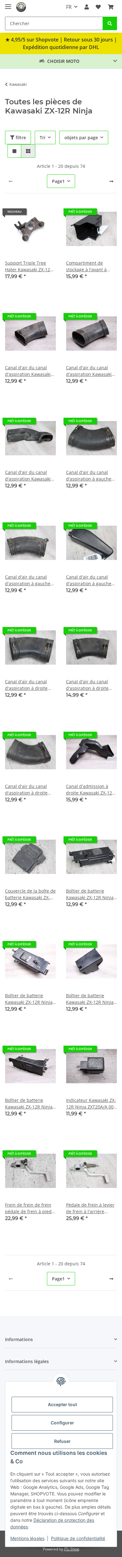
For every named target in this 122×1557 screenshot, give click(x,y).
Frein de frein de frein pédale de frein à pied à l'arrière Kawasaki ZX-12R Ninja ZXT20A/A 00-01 (30, 1208)
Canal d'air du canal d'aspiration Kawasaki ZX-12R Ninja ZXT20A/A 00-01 (29, 371)
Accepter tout (62, 1404)
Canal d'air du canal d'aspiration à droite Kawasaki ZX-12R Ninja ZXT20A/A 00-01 (29, 685)
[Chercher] (110, 23)
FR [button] (69, 6)
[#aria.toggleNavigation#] (8, 4)
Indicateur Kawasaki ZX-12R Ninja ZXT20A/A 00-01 (91, 1103)
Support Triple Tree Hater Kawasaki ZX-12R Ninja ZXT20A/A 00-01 (29, 266)
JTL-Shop (71, 1549)
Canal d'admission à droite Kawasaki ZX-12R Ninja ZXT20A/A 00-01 (90, 789)
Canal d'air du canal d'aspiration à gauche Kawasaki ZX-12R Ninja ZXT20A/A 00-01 (90, 475)
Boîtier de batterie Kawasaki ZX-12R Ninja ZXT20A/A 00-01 (90, 894)
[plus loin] (111, 181)
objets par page (81, 137)
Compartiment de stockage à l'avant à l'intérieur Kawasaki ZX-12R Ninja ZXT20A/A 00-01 (90, 266)
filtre (20, 137)
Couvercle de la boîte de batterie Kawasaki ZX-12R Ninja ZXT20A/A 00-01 (30, 894)
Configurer (62, 1422)
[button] (86, 7)
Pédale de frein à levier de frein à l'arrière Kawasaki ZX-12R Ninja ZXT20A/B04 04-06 (90, 1208)
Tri (42, 137)
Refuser (62, 1441)
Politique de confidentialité (78, 1538)
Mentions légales (27, 1538)
